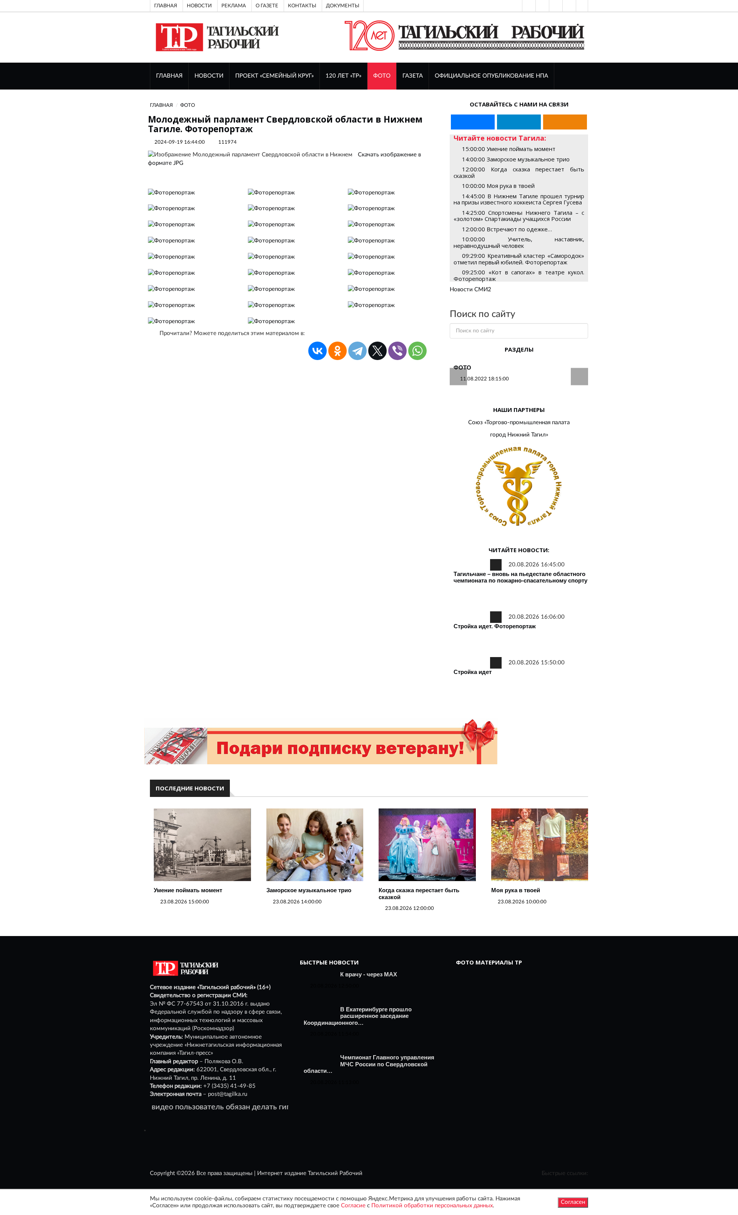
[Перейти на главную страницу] (216, 37)
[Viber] (397, 351)
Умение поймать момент (188, 890)
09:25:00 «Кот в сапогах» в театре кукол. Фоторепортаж (519, 275)
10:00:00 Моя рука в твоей (498, 185)
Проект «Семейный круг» (274, 76)
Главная (165, 5)
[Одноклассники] (582, 6)
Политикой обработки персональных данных (432, 1205)
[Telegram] (568, 6)
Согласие (353, 1205)
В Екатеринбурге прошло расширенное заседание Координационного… (358, 1016)
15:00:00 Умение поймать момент (508, 149)
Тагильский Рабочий (335, 1173)
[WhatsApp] (417, 351)
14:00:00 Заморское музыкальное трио (516, 159)
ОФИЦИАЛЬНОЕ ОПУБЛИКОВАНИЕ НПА (491, 76)
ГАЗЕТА (412, 76)
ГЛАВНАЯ (169, 76)
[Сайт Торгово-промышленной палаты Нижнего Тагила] (519, 487)
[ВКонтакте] (555, 6)
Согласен (573, 1202)
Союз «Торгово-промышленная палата (519, 422)
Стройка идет (473, 672)
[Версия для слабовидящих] (528, 6)
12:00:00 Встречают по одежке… (507, 229)
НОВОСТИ (208, 76)
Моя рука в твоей (515, 890)
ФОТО (382, 76)
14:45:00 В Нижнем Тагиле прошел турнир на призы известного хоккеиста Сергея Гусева (519, 199)
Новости (199, 5)
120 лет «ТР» (343, 76)
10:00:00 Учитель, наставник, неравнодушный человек (519, 242)
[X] (377, 351)
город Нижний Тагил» (519, 435)
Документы (342, 5)
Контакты (302, 5)
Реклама (233, 5)
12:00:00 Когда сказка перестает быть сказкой (519, 172)
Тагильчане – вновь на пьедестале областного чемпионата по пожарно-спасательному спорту (520, 577)
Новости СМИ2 (470, 289)
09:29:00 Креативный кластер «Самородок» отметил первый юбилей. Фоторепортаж (519, 259)
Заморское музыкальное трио (308, 890)
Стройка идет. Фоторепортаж (495, 626)
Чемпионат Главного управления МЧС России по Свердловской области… (369, 1064)
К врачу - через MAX (368, 974)
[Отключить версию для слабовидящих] (541, 6)
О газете (267, 5)
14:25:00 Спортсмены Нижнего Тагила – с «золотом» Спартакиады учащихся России (519, 216)
